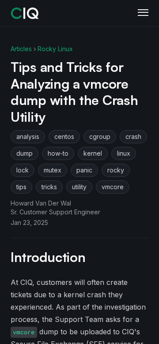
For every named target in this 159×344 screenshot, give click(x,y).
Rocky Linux (55, 48)
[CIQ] (25, 13)
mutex (52, 170)
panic (84, 170)
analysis (27, 136)
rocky (115, 170)
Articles (21, 48)
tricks (49, 187)
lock (22, 170)
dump (24, 153)
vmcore (113, 187)
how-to (58, 153)
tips (21, 187)
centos (64, 136)
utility (79, 187)
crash (133, 136)
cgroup (99, 136)
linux (123, 153)
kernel (92, 153)
